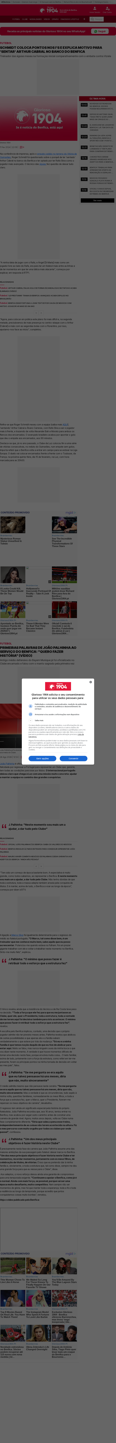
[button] (58, 720)
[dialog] (58, 722)
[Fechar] (91, 682)
